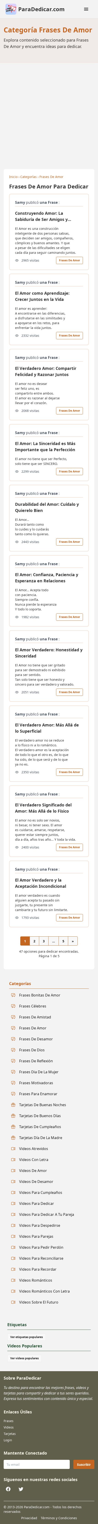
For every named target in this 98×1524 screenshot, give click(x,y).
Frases (8, 1421)
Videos (9, 1427)
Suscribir (84, 1464)
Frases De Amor (51, 177)
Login (8, 1440)
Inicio (13, 177)
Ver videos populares (24, 1358)
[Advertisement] (49, 114)
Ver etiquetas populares (26, 1337)
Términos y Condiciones (59, 1518)
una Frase (49, 202)
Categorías (28, 177)
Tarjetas (10, 1433)
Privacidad (29, 1518)
